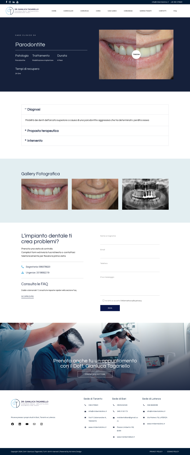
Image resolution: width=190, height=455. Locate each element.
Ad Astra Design (75, 452)
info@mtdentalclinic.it (160, 2)
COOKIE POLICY (173, 452)
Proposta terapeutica (43, 130)
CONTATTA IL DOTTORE (95, 374)
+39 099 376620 (176, 2)
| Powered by (64, 452)
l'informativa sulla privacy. (131, 301)
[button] (95, 109)
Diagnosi (33, 109)
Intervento (35, 140)
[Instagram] (41, 425)
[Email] (34, 425)
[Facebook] (12, 425)
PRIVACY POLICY (156, 452)
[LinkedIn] (19, 425)
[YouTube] (27, 425)
